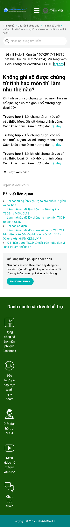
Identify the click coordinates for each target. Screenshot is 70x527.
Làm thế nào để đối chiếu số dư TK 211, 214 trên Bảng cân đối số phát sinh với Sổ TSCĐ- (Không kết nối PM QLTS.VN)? (33, 234)
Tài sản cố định (17, 226)
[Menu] (36, 10)
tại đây (59, 64)
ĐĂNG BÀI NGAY (20, 281)
